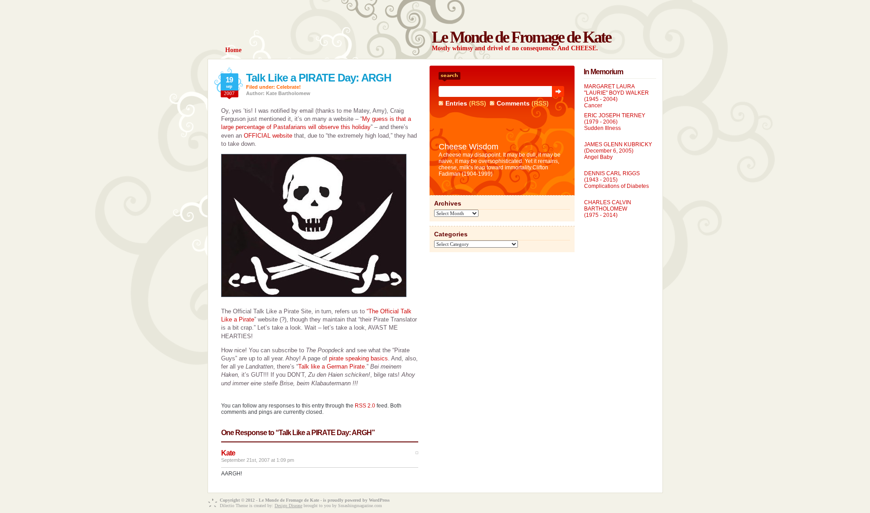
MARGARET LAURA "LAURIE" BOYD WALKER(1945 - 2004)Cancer (616, 96)
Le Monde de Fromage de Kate (521, 37)
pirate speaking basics (358, 358)
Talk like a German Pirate (331, 366)
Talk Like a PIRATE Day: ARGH (318, 78)
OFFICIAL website (268, 135)
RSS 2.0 (365, 406)
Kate (228, 453)
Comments (513, 103)
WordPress (379, 500)
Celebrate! (288, 87)
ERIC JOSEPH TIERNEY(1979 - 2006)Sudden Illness (614, 121)
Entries (456, 103)
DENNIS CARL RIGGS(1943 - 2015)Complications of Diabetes (616, 179)
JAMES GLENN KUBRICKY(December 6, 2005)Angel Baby (618, 150)
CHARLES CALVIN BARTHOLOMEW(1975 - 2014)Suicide (607, 212)
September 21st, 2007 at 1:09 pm (257, 460)
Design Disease (288, 505)
